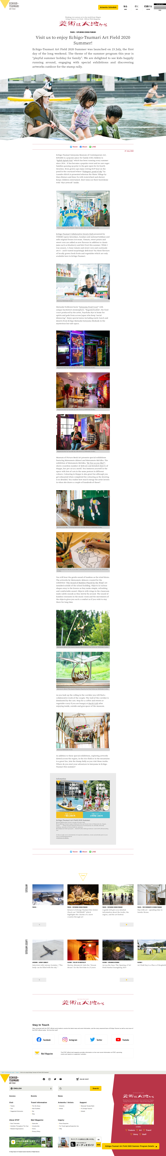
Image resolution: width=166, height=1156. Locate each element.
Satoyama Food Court (88, 307)
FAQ (60, 1128)
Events (34, 1096)
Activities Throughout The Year (19, 1126)
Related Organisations (17, 1128)
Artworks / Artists (65, 1102)
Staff (144, 1134)
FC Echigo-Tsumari (86, 1108)
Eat (33, 1111)
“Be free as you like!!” (96, 463)
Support (83, 1102)
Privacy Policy (36, 1131)
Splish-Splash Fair (65, 160)
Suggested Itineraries (16, 1111)
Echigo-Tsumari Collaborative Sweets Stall (74, 234)
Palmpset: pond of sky (92, 171)
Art (140, 1130)
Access (12, 1096)
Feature (131, 1130)
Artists (61, 1108)
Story (135, 1134)
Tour (11, 1108)
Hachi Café (93, 703)
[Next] (127, 925)
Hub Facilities (36, 1108)
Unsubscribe (35, 1126)
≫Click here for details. (62, 838)
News (60, 1096)
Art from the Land (9, 1072)
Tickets (12, 1106)
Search (96, 1088)
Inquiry (61, 1120)
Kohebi (83, 1111)
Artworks (61, 1106)
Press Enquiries (63, 1123)
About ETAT (14, 1120)
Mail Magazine (37, 1120)
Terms (34, 1128)
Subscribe (35, 1123)
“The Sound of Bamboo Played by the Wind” (85, 583)
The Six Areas (36, 1106)
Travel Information (39, 1102)
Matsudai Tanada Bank (87, 1106)
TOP (3, 1072)
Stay (33, 1114)
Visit (11, 1102)
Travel (17, 1072)
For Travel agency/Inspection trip (69, 1126)
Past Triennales (15, 1123)
